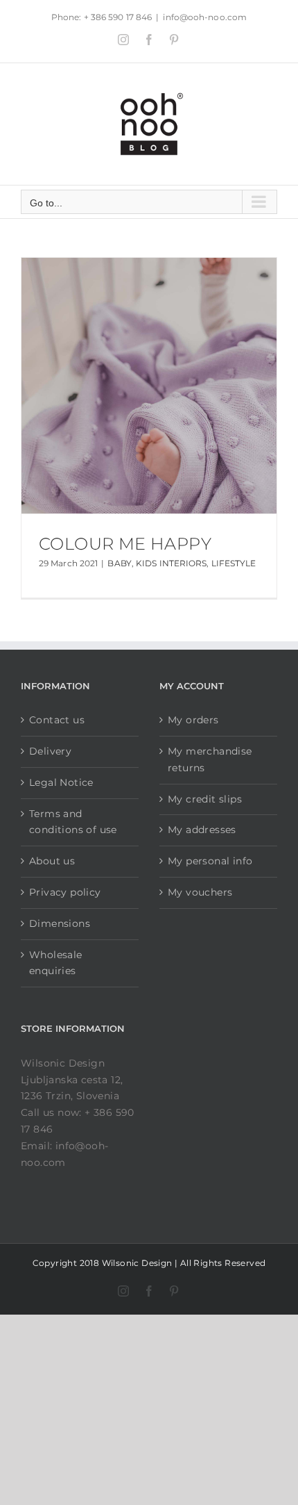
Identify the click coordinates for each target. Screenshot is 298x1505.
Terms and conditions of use (73, 822)
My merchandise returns (210, 759)
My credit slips (205, 799)
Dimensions (59, 923)
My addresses (202, 829)
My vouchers (200, 892)
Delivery (50, 751)
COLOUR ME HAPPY (125, 544)
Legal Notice (61, 782)
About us (52, 861)
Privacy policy (65, 892)
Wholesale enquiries (55, 963)
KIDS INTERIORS (171, 563)
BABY (119, 563)
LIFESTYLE (233, 563)
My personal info (210, 861)
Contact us (57, 720)
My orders (193, 720)
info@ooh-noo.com (205, 17)
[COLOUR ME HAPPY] (149, 385)
